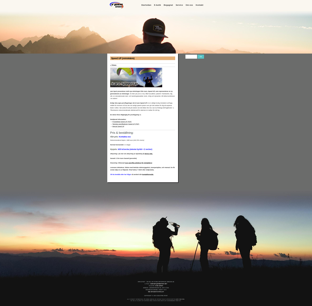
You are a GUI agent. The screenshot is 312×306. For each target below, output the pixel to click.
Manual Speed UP (118, 126)
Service (179, 5)
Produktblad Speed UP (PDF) (122, 122)
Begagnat (168, 5)
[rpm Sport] (118, 5)
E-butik (157, 5)
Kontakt (199, 5)
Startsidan (146, 5)
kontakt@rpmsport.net (158, 284)
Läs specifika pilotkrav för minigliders (138, 163)
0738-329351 (159, 285)
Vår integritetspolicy (156, 291)
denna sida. (149, 154)
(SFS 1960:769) (180, 299)
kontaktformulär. (148, 174)
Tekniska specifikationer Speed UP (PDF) (125, 124)
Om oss (189, 5)
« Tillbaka (113, 65)
